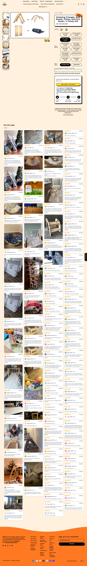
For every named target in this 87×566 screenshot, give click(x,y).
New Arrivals (34, 540)
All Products (33, 536)
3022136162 (16, 541)
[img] (57, 13)
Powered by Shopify (15, 560)
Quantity (56, 29)
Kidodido (8, 560)
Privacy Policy (43, 550)
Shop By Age (33, 542)
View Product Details (68, 115)
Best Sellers (33, 538)
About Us (51, 538)
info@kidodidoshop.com (11, 542)
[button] (81, 4)
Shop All (42, 1)
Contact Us (52, 536)
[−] (61, 29)
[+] (66, 29)
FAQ (50, 540)
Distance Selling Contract (42, 554)
